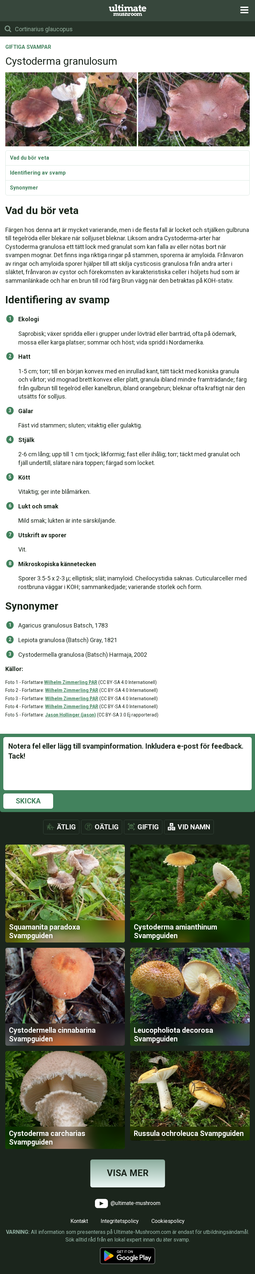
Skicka (28, 801)
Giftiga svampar (28, 47)
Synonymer (24, 188)
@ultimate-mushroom (134, 1203)
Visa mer (127, 1173)
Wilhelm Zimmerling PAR (70, 682)
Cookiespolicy (168, 1221)
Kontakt (79, 1221)
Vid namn (194, 827)
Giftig (148, 827)
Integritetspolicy (120, 1221)
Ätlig (66, 827)
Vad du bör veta (29, 158)
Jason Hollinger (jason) (70, 714)
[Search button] (8, 29)
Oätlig (107, 827)
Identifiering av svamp (38, 173)
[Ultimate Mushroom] (127, 10)
